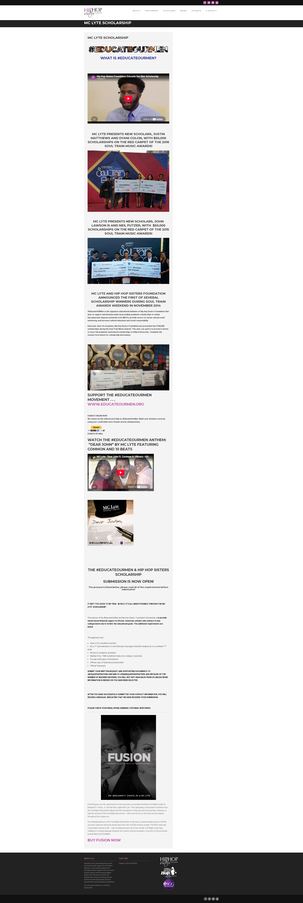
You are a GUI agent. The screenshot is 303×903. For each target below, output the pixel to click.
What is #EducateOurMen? (128, 58)
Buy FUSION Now (104, 840)
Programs (151, 11)
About (137, 11)
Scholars (169, 11)
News (183, 11)
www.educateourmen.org (116, 404)
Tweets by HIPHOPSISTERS (128, 863)
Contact (211, 11)
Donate (196, 11)
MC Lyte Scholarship (108, 38)
